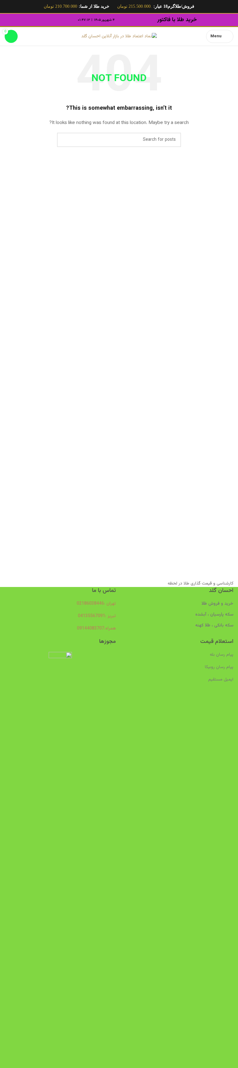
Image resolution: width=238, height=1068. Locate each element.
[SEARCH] (64, 140)
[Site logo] (119, 36)
